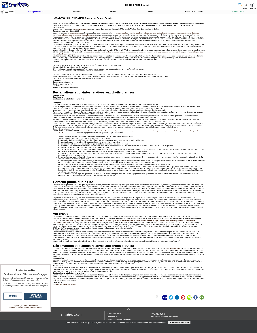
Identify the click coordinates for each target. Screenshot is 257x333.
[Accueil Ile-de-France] (2, 12)
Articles (113, 12)
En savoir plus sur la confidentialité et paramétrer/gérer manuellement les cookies (25, 306)
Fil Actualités (76, 12)
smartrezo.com (71, 314)
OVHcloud (72, 284)
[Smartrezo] (18, 5)
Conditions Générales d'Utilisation (164, 317)
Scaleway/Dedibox (60, 284)
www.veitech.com (193, 33)
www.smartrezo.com (91, 52)
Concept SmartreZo (35, 12)
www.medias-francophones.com (84, 35)
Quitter (13, 296)
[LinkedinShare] (177, 297)
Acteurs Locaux (238, 12)
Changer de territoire (248, 8)
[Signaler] (158, 297)
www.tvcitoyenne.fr (133, 33)
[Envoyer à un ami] (201, 297)
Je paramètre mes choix (179, 323)
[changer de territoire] (240, 5)
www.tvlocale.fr (121, 33)
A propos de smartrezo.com (119, 319)
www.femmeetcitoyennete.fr (62, 35)
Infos (157, 314)
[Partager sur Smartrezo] (164, 297)
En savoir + (112, 317)
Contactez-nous (114, 314)
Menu (11, 12)
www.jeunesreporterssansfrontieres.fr (154, 33)
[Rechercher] (246, 5)
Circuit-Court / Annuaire (194, 12)
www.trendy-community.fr (177, 33)
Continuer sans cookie (35, 296)
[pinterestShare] (183, 297)
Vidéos (150, 12)
